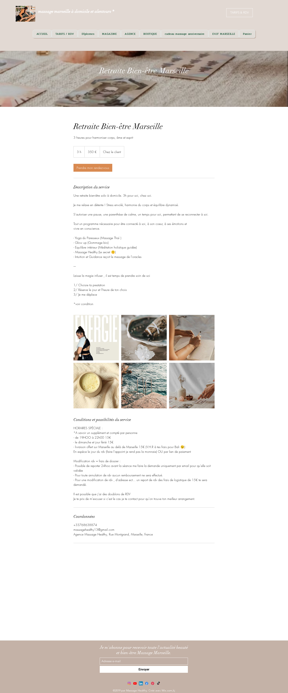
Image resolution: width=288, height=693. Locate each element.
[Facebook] (147, 683)
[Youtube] (135, 683)
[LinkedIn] (141, 683)
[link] (92, 168)
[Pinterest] (153, 683)
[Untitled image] (96, 337)
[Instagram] (129, 683)
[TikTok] (158, 683)
